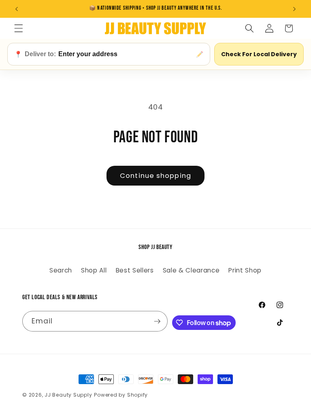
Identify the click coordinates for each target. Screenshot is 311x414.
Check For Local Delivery (259, 54)
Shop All (94, 270)
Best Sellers (135, 270)
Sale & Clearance (191, 270)
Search (60, 270)
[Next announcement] (294, 9)
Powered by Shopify (121, 394)
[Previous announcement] (17, 9)
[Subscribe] (157, 321)
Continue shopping (155, 175)
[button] (18, 28)
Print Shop (245, 270)
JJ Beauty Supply (68, 394)
